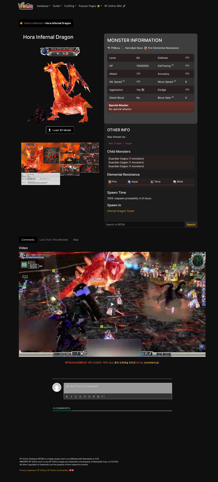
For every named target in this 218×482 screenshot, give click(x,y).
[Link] (98, 397)
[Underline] (76, 397)
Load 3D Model (62, 130)
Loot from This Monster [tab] (54, 239)
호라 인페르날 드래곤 (125, 362)
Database (42, 6)
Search (191, 224)
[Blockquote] (93, 397)
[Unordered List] (89, 397)
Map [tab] (76, 239)
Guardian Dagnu (118, 158)
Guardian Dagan (118, 162)
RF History (41, 470)
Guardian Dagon (118, 166)
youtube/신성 (151, 362)
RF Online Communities (57, 470)
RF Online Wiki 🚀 (115, 6)
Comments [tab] (27, 239)
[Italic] (71, 397)
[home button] (21, 23)
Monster (38, 23)
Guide (56, 6)
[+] (103, 396)
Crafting (69, 6)
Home (27, 23)
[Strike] (80, 397)
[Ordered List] (85, 397)
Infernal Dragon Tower (120, 211)
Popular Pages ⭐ (89, 6)
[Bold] (67, 397)
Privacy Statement (28, 470)
